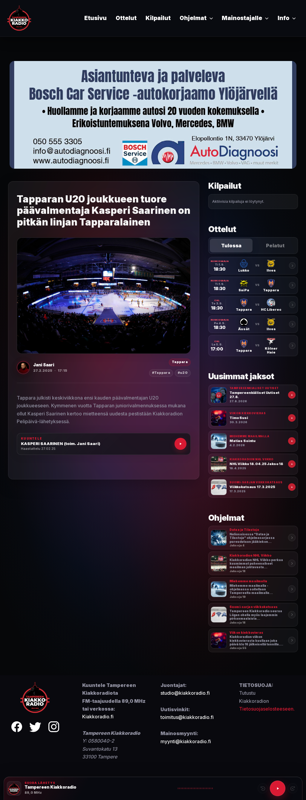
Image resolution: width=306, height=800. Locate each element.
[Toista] (277, 788)
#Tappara (161, 373)
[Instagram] (53, 727)
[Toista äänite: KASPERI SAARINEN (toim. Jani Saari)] (180, 444)
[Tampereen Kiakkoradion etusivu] (35, 697)
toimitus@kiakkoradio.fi (187, 717)
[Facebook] (16, 727)
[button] (209, 18)
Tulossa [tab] (231, 246)
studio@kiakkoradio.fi (185, 693)
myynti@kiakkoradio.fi (185, 741)
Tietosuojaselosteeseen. (267, 709)
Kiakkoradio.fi (98, 717)
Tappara (180, 362)
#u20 (183, 373)
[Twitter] (35, 728)
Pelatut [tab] (275, 246)
